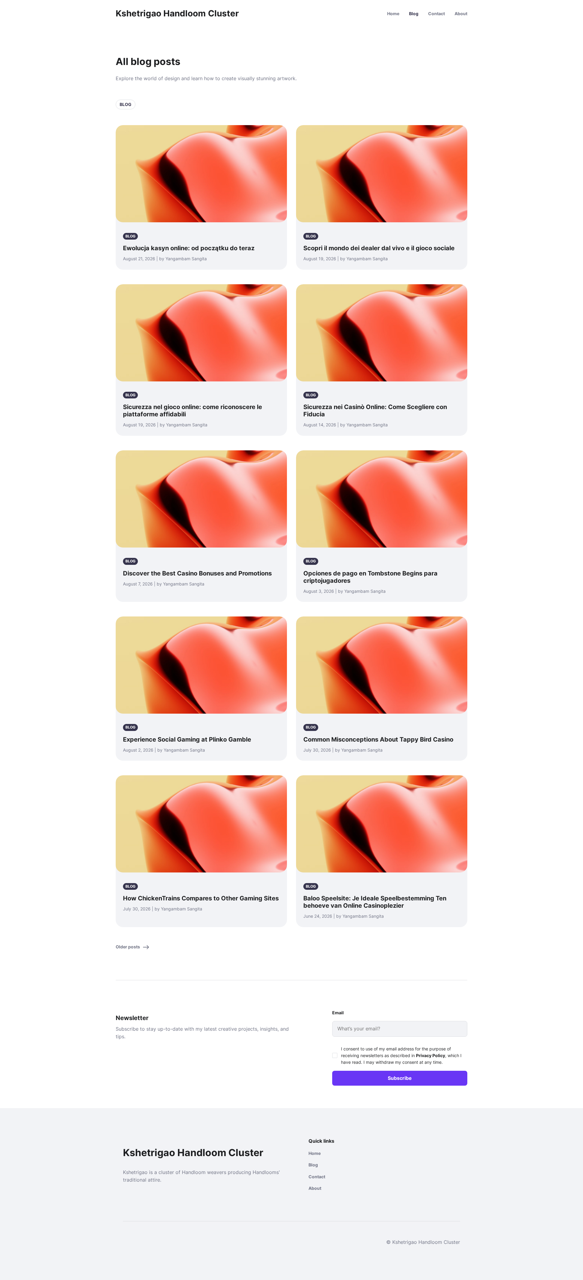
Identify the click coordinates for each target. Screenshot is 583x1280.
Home (393, 13)
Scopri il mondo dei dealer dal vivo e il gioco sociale (379, 248)
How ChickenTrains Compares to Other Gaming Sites (201, 898)
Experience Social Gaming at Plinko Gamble (187, 739)
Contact (436, 13)
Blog (413, 13)
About (461, 13)
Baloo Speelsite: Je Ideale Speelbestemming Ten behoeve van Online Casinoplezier (374, 902)
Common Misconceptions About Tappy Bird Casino (378, 739)
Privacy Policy (430, 1055)
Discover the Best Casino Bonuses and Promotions (197, 573)
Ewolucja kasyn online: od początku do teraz (188, 248)
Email (338, 1012)
